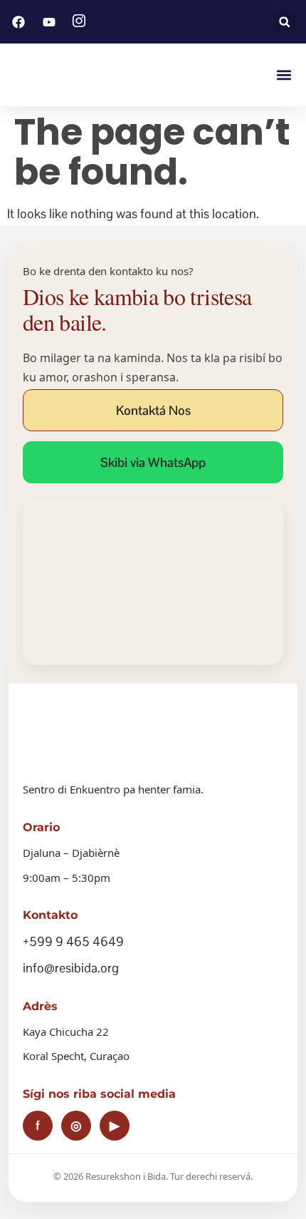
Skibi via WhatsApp (153, 462)
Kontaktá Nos (153, 410)
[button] (284, 22)
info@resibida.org (71, 968)
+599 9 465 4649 (73, 941)
